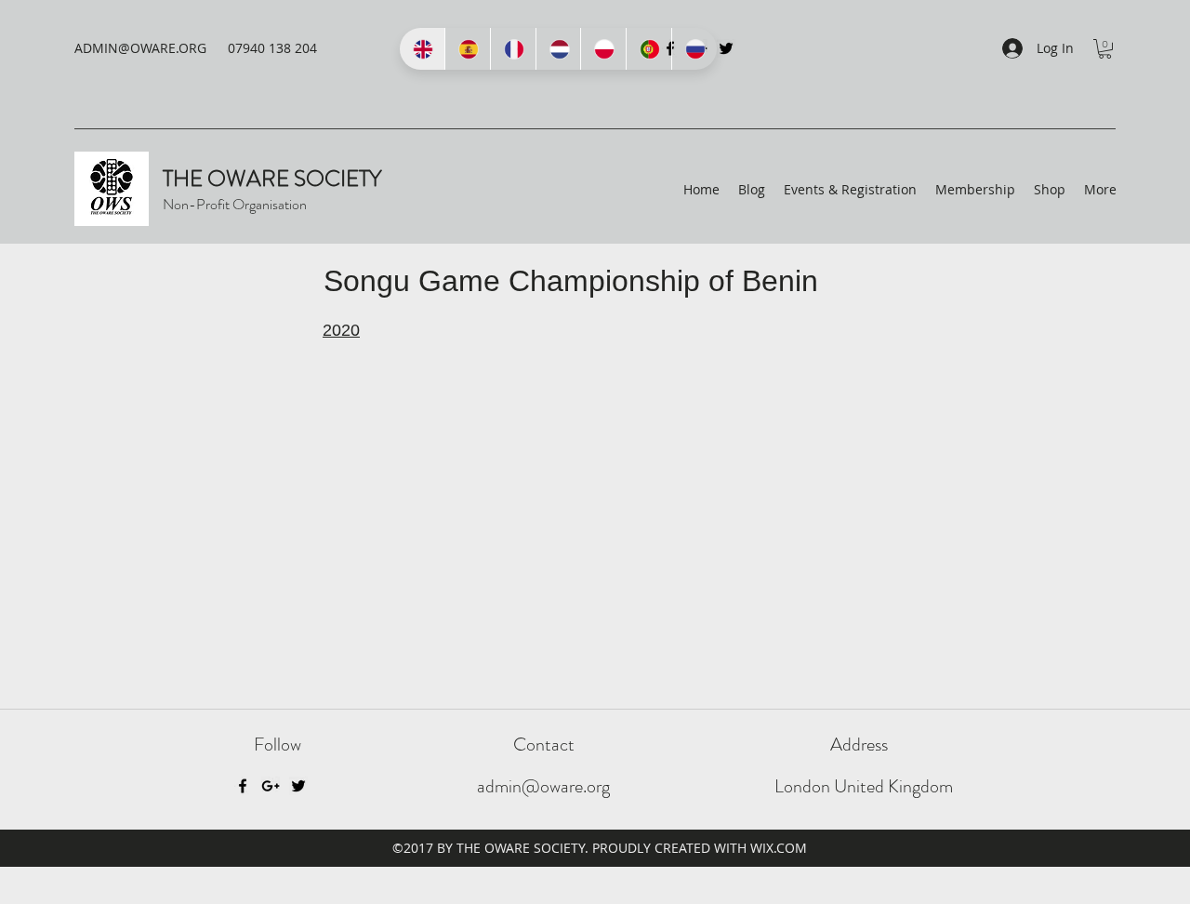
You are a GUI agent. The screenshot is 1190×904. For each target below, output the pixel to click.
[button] (1105, 49)
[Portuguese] (648, 49)
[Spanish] (467, 49)
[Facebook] (242, 786)
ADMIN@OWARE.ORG (140, 48)
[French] (513, 49)
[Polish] (603, 49)
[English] (422, 49)
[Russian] (694, 49)
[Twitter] (726, 48)
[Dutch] (558, 49)
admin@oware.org (543, 786)
